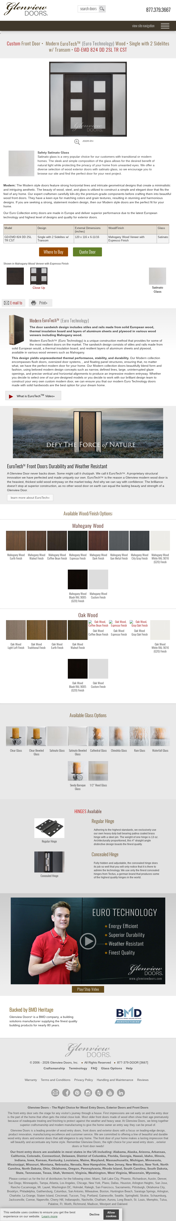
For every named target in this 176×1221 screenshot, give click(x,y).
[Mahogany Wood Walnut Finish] (36, 566)
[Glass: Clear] (16, 737)
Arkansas (158, 1152)
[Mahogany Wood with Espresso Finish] (78, 541)
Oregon (73, 1168)
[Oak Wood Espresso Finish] (119, 642)
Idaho (148, 1156)
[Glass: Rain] (139, 737)
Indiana (20, 1160)
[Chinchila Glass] (119, 757)
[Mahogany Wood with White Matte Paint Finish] (160, 541)
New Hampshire (94, 1164)
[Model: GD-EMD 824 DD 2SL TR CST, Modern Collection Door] (88, 99)
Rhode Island (112, 1168)
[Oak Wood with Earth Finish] (57, 631)
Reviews (143, 1080)
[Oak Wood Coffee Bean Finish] (98, 642)
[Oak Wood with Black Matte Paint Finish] (78, 669)
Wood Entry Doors (92, 1107)
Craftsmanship (54, 1068)
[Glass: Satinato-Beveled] (78, 737)
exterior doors (43, 1138)
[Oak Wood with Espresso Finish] (119, 624)
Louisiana (71, 1160)
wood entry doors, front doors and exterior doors (89, 1130)
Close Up (39, 287)
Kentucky (55, 1160)
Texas (47, 1173)
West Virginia (117, 1173)
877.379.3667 (158, 9)
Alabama (119, 1152)
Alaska (132, 1152)
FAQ (94, 1068)
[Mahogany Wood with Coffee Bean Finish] (57, 541)
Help (129, 1068)
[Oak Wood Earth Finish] (57, 655)
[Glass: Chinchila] (119, 737)
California (18, 1156)
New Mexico (134, 1164)
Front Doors (140, 1107)
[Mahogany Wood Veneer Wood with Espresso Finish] (15, 276)
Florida (113, 1156)
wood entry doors (19, 1138)
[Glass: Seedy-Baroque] (78, 772)
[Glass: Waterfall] (160, 737)
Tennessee (33, 1173)
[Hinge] (49, 837)
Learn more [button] (50, 1216)
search (92, 8)
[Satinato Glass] (57, 757)
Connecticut (51, 1156)
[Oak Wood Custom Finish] (98, 694)
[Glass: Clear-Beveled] (36, 737)
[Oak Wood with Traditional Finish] (36, 631)
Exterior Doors (116, 1107)
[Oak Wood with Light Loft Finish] (16, 631)
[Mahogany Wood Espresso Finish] (78, 566)
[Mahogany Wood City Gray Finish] (139, 566)
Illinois (159, 1156)
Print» (43, 302)
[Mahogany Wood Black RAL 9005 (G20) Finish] (78, 605)
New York (152, 1164)
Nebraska (62, 1164)
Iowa (30, 1160)
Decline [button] (94, 1214)
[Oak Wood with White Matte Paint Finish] (160, 631)
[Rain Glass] (139, 757)
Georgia (125, 1156)
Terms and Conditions (55, 1080)
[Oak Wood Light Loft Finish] (16, 655)
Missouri (32, 1164)
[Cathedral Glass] (98, 757)
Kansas (41, 1160)
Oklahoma (59, 1168)
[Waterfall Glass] (160, 757)
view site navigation (143, 26)
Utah (56, 1173)
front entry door (23, 1113)
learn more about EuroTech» (30, 497)
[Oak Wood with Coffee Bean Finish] (98, 624)
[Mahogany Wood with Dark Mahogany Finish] (98, 541)
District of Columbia (91, 1156)
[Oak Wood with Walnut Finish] (78, 631)
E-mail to (16, 302)
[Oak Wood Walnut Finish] (78, 655)
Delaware (68, 1156)
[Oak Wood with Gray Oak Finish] (139, 624)
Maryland (97, 1160)
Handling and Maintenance (115, 1080)
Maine (84, 1160)
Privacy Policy (83, 1080)
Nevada (75, 1164)
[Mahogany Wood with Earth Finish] (16, 541)
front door (104, 1138)
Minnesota (153, 1160)
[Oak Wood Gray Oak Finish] (139, 642)
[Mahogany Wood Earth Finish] (16, 566)
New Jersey (116, 1164)
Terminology (78, 1068)
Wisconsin (136, 1173)
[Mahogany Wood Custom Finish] (98, 605)
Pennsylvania (91, 1168)
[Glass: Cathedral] (98, 737)
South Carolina (135, 1168)
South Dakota (157, 1168)
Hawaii (138, 1156)
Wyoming (152, 1173)
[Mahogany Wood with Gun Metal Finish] (119, 541)
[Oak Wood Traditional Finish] (36, 655)
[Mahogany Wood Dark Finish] (98, 566)
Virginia (80, 1173)
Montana (46, 1164)
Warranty (31, 1080)
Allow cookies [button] (111, 1214)
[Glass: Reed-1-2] (98, 772)
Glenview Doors (38, 1107)
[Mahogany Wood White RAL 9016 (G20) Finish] (160, 566)
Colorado (33, 1156)
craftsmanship (39, 1125)
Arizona (144, 1152)
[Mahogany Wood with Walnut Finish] (36, 541)
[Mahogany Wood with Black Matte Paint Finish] (78, 580)
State (19, 1173)
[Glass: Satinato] (57, 737)
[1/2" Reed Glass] (98, 792)
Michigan (137, 1160)
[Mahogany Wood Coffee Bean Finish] (57, 566)
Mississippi (16, 1164)
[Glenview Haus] (88, 1093)
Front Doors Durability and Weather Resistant (57, 466)
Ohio (46, 1168)
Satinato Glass (157, 289)
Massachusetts (117, 1160)
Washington (97, 1173)
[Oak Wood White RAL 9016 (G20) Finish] (160, 655)
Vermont (68, 1173)
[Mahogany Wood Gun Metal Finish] (119, 566)
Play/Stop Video (88, 989)
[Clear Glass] (16, 757)
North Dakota (31, 1168)
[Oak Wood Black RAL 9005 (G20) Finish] (78, 694)
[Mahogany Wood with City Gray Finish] (139, 541)
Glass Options (111, 1068)
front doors (102, 1117)
